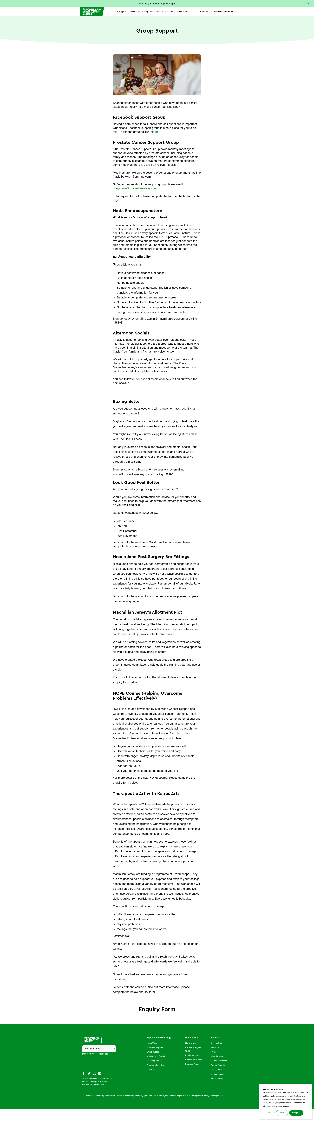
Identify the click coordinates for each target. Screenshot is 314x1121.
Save (282, 1113)
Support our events (193, 1060)
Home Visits (152, 1043)
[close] (308, 3)
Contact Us (216, 12)
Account (228, 12)
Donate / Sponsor (218, 1074)
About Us (215, 1048)
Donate (132, 12)
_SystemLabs (98, 1085)
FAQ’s (213, 1052)
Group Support (153, 1052)
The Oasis (169, 12)
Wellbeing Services (155, 1061)
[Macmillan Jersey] (92, 11)
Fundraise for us (192, 1055)
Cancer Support (119, 12)
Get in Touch (216, 1070)
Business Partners (193, 1064)
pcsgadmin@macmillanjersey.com (135, 188)
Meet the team (217, 1056)
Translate (103, 1054)
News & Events (183, 12)
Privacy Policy (217, 1079)
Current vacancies (219, 1061)
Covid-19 (151, 1070)
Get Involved (190, 1043)
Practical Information (155, 1065)
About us (203, 12)
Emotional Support (155, 1048)
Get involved (155, 12)
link (157, 132)
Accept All (296, 1113)
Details (271, 1113)
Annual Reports (218, 1065)
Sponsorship (142, 12)
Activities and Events (156, 1056)
